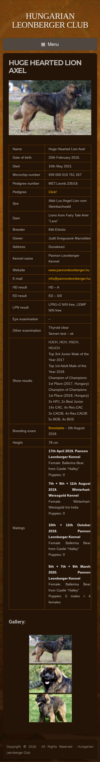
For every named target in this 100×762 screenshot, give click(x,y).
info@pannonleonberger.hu (70, 278)
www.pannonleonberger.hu (69, 270)
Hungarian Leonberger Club (50, 20)
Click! (53, 192)
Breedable (56, 428)
